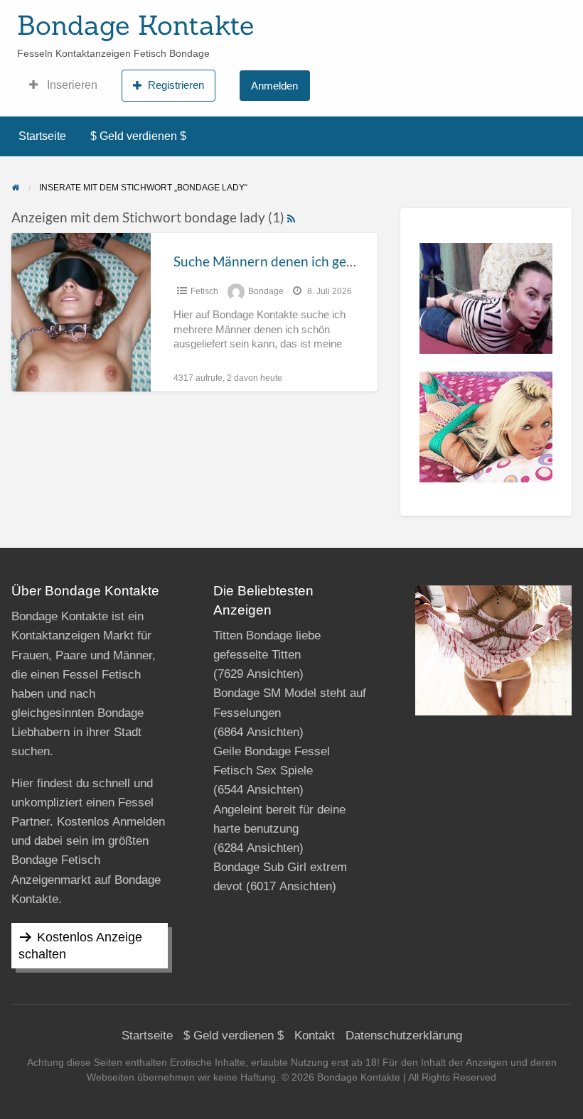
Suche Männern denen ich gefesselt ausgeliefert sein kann (345, 261)
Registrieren (176, 85)
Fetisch (204, 291)
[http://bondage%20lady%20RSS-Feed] (291, 217)
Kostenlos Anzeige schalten (80, 945)
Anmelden (274, 86)
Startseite (42, 136)
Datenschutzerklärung (404, 1035)
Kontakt (314, 1035)
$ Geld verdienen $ (138, 136)
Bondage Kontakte (135, 25)
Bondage (266, 291)
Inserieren (70, 85)
